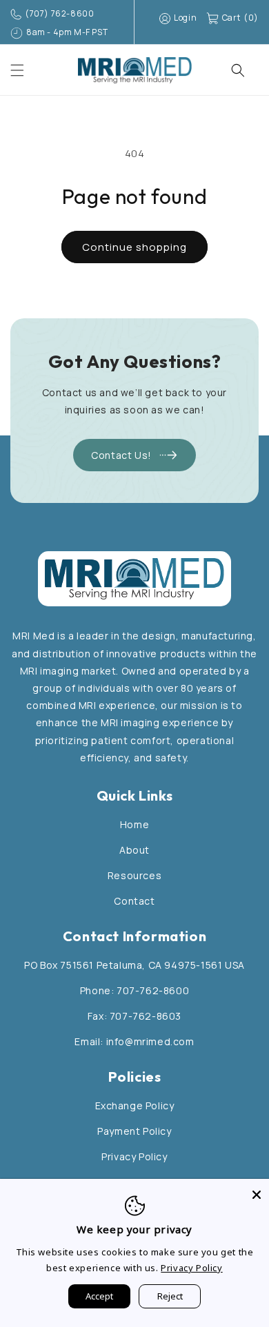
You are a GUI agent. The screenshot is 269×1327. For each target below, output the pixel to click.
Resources (134, 875)
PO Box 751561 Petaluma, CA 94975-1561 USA (134, 964)
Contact (134, 900)
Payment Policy (134, 1131)
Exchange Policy (135, 1105)
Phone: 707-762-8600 (134, 990)
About (134, 849)
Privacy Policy (134, 1156)
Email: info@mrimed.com (134, 1041)
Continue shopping (134, 247)
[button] (17, 70)
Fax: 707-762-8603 (134, 1015)
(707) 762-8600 (59, 13)
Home (134, 824)
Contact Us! (121, 455)
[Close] (256, 1191)
